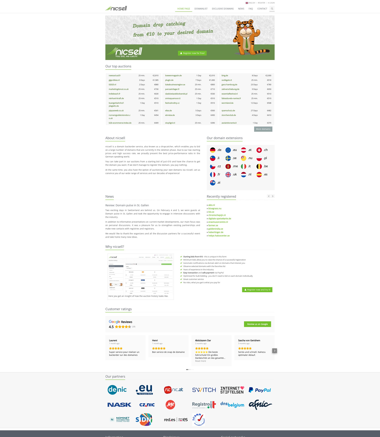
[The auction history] (140, 274)
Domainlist (201, 8)
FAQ (251, 8)
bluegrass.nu (214, 208)
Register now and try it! (258, 289)
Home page (183, 8)
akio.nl (211, 205)
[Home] (116, 9)
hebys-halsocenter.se (219, 235)
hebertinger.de (215, 232)
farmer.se (213, 225)
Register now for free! (194, 53)
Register (261, 3)
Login (272, 3)
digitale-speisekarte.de (219, 218)
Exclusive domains (223, 8)
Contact (262, 8)
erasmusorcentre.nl (218, 222)
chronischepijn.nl (217, 215)
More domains (263, 129)
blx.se (211, 211)
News (241, 8)
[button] (105, 350)
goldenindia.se (215, 228)
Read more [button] (200, 360)
